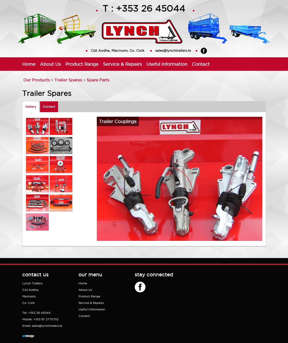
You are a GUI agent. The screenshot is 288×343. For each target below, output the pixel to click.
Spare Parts (98, 80)
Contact (201, 64)
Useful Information (166, 64)
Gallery (30, 106)
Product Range (82, 64)
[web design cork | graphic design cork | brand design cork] (28, 341)
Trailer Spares (68, 80)
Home (29, 64)
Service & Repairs (122, 64)
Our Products (36, 80)
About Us (50, 64)
